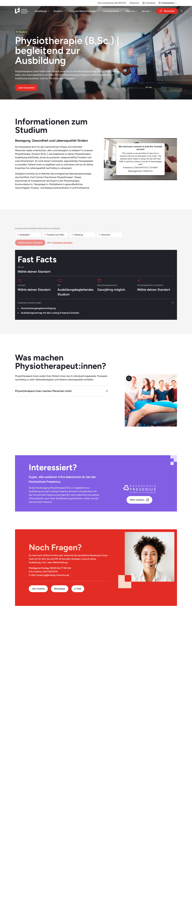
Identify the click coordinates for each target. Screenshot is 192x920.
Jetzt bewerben (26, 87)
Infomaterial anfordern (62, 242)
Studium (57, 11)
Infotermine (134, 3)
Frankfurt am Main (55, 235)
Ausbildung (41, 11)
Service (146, 11)
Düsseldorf (25, 235)
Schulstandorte (111, 11)
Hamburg (78, 235)
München (105, 235)
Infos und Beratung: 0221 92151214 (112, 3)
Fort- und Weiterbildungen (83, 11)
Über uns (130, 11)
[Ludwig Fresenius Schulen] (21, 11)
